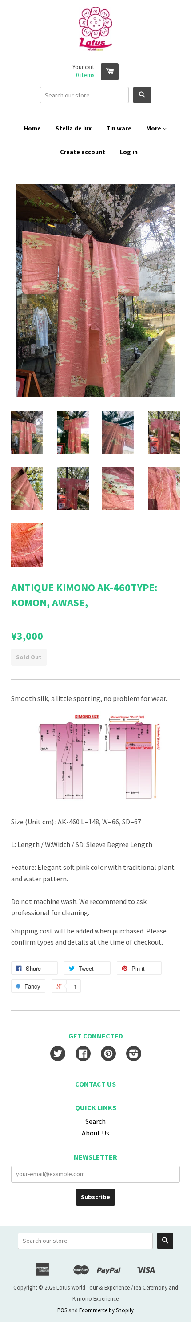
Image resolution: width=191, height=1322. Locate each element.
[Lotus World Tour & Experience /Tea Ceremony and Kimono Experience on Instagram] (133, 1054)
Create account (82, 152)
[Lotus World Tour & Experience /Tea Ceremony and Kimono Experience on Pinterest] (108, 1054)
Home (32, 128)
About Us (95, 1132)
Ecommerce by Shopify (106, 1310)
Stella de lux (74, 128)
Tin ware (118, 128)
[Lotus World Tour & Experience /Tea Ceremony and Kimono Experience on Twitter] (57, 1054)
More (154, 128)
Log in (129, 152)
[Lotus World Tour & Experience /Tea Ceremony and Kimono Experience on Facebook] (83, 1054)
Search (95, 1121)
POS (62, 1310)
